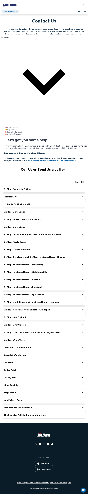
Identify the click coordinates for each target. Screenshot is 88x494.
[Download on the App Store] (44, 463)
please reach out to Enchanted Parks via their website (52, 160)
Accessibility (63, 482)
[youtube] (48, 444)
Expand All (79, 182)
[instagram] (44, 444)
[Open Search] (83, 5)
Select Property (9, 11)
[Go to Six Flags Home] (10, 6)
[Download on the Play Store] (44, 469)
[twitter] (35, 444)
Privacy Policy (21, 482)
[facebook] (39, 444)
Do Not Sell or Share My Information (37, 482)
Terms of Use (54, 482)
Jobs (69, 482)
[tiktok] (52, 444)
